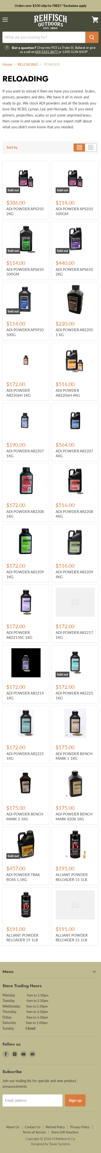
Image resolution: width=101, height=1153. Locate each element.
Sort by (12, 147)
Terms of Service (34, 1132)
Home (7, 64)
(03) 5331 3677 (47, 52)
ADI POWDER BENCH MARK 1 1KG (74, 756)
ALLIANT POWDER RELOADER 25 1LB (72, 937)
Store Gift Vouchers (65, 1132)
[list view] (91, 147)
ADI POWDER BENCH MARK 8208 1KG (74, 816)
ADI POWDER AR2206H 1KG (18, 392)
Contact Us (32, 1127)
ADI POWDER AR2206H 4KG (68, 392)
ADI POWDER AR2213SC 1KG (19, 635)
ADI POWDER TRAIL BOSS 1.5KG (23, 877)
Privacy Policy (80, 1127)
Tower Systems (59, 1144)
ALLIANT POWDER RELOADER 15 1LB (72, 877)
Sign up (75, 1100)
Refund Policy (55, 1127)
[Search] (92, 37)
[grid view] (79, 147)
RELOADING (28, 64)
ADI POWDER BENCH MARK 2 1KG (24, 816)
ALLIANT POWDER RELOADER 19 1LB (22, 937)
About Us (12, 1127)
